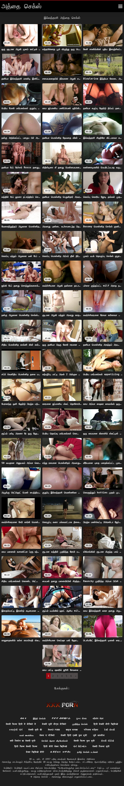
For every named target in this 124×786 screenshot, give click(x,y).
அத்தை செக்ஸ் (41, 777)
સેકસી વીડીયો (107, 741)
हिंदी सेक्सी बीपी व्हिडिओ (106, 724)
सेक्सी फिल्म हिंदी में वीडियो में (21, 724)
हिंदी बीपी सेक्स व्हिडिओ (55, 746)
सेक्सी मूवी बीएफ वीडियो (54, 724)
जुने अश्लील (99, 735)
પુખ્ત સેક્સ (81, 718)
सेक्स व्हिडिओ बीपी (35, 752)
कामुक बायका (72, 729)
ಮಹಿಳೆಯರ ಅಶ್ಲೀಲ (60, 752)
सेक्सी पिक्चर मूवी (101, 746)
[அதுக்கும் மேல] (120, 6)
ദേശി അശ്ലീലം (26, 735)
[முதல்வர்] (62, 705)
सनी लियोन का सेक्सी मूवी (23, 741)
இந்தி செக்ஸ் (39, 718)
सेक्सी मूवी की (35, 729)
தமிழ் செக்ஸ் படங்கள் (87, 752)
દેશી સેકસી (109, 729)
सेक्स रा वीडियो (47, 735)
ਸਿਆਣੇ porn (54, 729)
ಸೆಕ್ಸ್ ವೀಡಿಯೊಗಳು (61, 718)
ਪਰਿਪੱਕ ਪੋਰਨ (98, 718)
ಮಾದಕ (23, 718)
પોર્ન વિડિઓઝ (79, 746)
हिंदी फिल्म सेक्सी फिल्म (26, 746)
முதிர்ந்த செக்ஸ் (80, 724)
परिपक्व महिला (91, 729)
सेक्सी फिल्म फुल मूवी (84, 741)
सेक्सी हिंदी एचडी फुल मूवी (74, 735)
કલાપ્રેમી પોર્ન (15, 729)
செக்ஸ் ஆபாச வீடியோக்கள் (55, 741)
